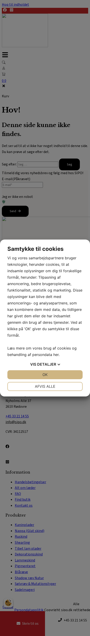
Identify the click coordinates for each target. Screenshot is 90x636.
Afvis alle (45, 386)
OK (45, 374)
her (56, 354)
